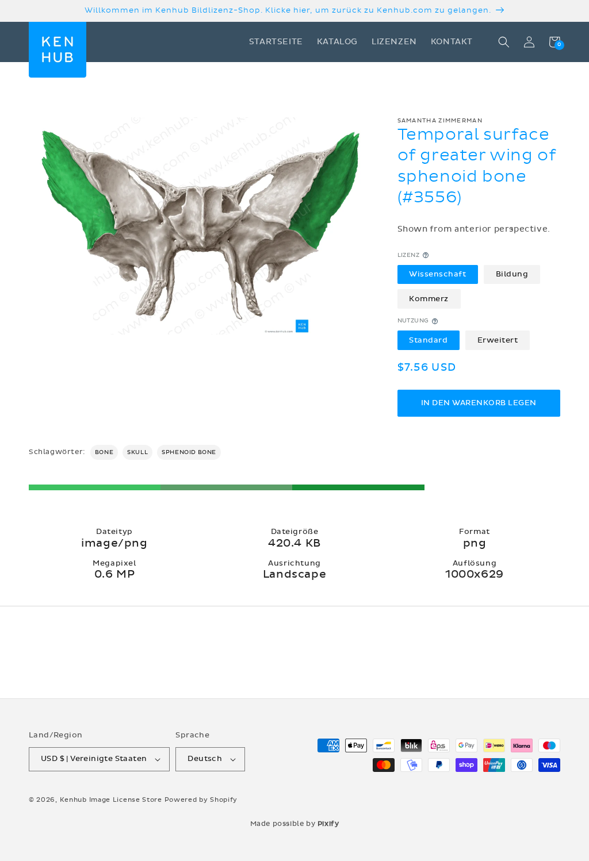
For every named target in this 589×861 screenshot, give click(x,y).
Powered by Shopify (201, 800)
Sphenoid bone (189, 452)
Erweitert (497, 340)
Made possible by (294, 824)
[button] (504, 42)
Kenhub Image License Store (111, 800)
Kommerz (429, 298)
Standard (428, 340)
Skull (137, 452)
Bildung (512, 274)
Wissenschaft (437, 274)
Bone (104, 452)
